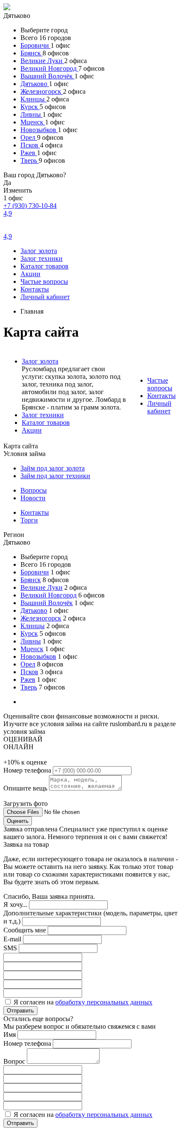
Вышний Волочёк (47, 76)
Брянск (31, 53)
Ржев (28, 152)
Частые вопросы (44, 281)
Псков (30, 145)
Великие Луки (42, 60)
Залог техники (41, 258)
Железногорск (41, 91)
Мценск (32, 122)
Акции (30, 273)
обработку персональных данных (103, 1002)
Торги (29, 520)
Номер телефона (28, 770)
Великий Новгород (49, 68)
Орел (28, 137)
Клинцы (33, 99)
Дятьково (34, 83)
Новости (33, 498)
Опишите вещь (26, 788)
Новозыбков (39, 129)
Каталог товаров (44, 266)
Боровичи (35, 45)
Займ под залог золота (52, 468)
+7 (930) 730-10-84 (30, 205)
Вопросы (33, 490)
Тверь (29, 160)
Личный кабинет (45, 296)
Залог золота (38, 250)
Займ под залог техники (55, 475)
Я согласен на (83, 1002)
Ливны (31, 114)
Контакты (34, 289)
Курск (30, 106)
